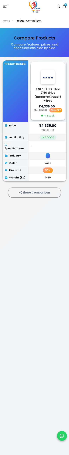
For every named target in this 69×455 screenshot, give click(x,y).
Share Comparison (36, 192)
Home (6, 20)
